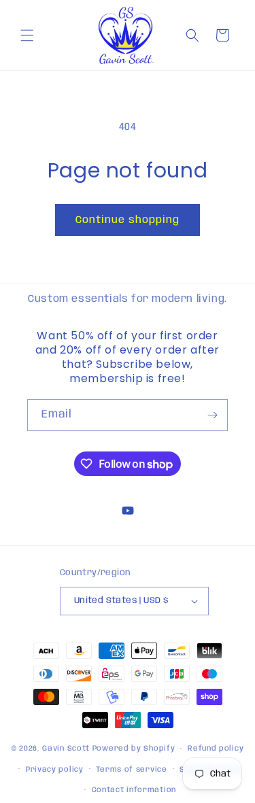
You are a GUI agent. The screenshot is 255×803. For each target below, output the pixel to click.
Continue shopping (127, 220)
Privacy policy (55, 770)
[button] (27, 35)
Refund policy (215, 749)
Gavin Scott (67, 749)
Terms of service (131, 770)
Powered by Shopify (133, 749)
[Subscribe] (212, 415)
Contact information (134, 790)
